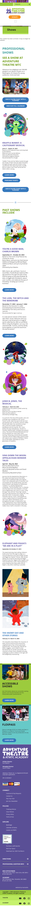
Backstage (9, 825)
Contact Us (9, 796)
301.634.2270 (8, 874)
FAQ (7, 843)
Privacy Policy (10, 814)
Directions (7, 859)
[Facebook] (24, 898)
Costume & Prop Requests (13, 793)
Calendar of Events (11, 827)
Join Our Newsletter (12, 801)
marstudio (25, 887)
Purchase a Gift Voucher (13, 846)
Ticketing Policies (11, 809)
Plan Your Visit (10, 798)
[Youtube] (20, 898)
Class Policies (10, 812)
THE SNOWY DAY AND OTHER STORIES (13, 634)
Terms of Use (10, 817)
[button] (15, 21)
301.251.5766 (8, 881)
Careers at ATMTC (11, 830)
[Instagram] (29, 898)
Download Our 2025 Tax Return (15, 851)
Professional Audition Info (13, 864)
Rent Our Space (10, 848)
